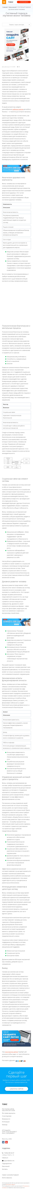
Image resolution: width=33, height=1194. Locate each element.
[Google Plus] (25, 1060)
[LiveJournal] (23, 1060)
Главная (5, 7)
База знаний (12, 7)
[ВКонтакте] (16, 1060)
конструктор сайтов (11, 1052)
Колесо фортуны (7, 1178)
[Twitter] (18, 1060)
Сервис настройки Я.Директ (10, 1175)
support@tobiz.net (9, 1161)
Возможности (6, 1119)
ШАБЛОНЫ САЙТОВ (16, 1089)
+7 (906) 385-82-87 (8, 1153)
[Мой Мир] (21, 1060)
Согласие (4, 1187)
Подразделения (7, 1163)
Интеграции (6, 1122)
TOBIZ (10, 2)
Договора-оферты (10, 1184)
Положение (26, 1186)
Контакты (5, 1169)
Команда (4, 1124)
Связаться (5, 1158)
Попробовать (24, 2)
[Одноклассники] (20, 1060)
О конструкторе (6, 1116)
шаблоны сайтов (17, 109)
